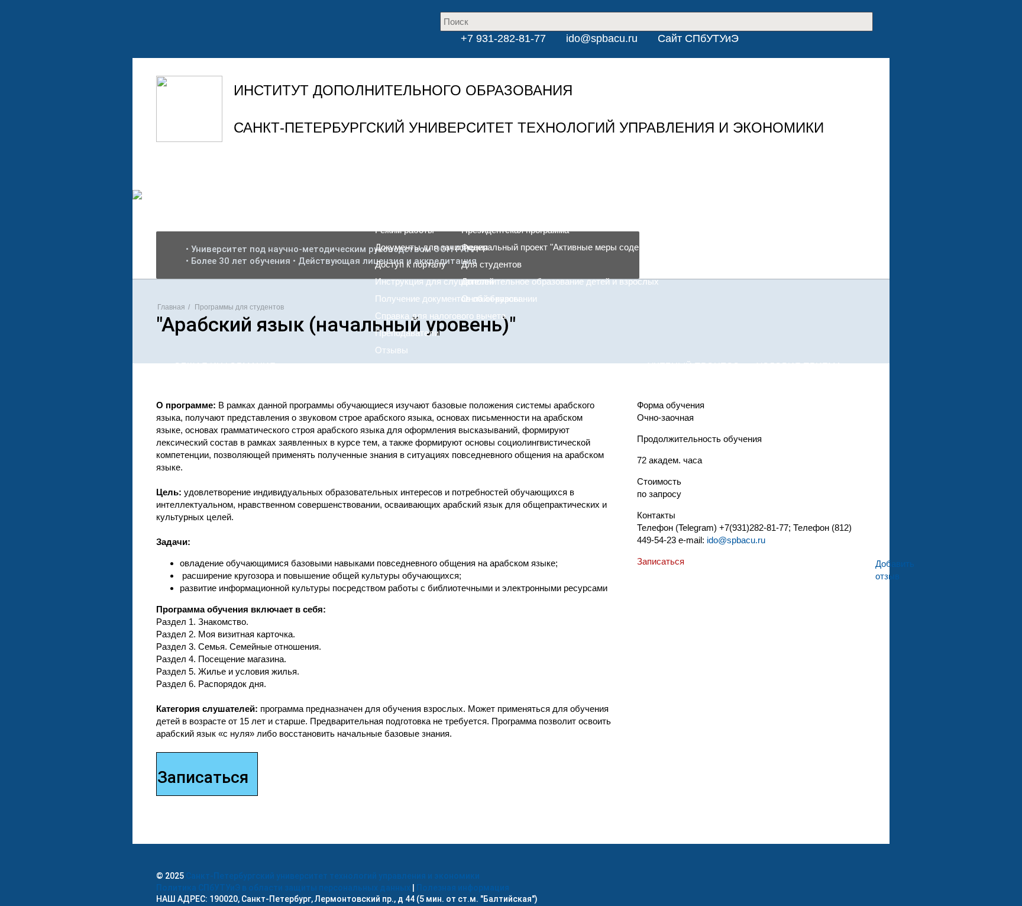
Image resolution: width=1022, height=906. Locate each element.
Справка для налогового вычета (440, 316)
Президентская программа (515, 230)
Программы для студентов (239, 307)
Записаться (660, 561)
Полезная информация (462, 887)
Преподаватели (407, 333)
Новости (430, 175)
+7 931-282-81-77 (502, 38)
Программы (484, 175)
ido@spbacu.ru (602, 38)
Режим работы (404, 230)
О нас (387, 175)
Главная (171, 307)
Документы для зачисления (431, 247)
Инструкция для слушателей (434, 281)
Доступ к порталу (410, 264)
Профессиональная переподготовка (534, 213)
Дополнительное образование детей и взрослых (560, 281)
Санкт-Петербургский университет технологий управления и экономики (333, 876)
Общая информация (416, 196)
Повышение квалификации (516, 196)
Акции (534, 175)
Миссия (390, 213)
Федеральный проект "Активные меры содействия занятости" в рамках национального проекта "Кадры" (672, 247)
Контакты (628, 175)
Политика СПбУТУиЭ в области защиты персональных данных (283, 887)
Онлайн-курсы (490, 299)
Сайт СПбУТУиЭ (698, 38)
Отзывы (391, 350)
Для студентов (491, 264)
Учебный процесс (693, 366)
